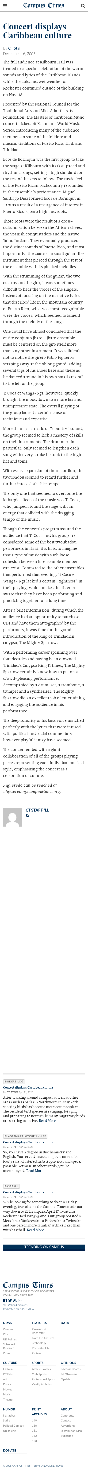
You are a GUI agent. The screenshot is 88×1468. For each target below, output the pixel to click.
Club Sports (39, 1374)
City (5, 1334)
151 (34, 1430)
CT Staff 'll (37, 810)
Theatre (7, 1399)
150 (34, 1425)
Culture (10, 1363)
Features (39, 1323)
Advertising (68, 1425)
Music (7, 1394)
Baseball (11, 1186)
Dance (7, 1384)
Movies (7, 1389)
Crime (6, 1353)
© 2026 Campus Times (17, 1465)
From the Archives (43, 1338)
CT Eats (7, 1374)
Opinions (68, 1363)
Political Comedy (13, 1425)
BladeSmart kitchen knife (25, 1136)
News (7, 1323)
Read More (47, 1121)
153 (34, 1441)
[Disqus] (44, 891)
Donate (9, 1450)
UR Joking (9, 1430)
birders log (13, 1081)
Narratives (9, 1415)
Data (65, 1323)
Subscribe (67, 1435)
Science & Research (9, 1346)
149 (34, 1420)
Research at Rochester (39, 1331)
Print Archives (39, 1412)
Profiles (36, 1353)
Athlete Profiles (41, 1369)
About (66, 1409)
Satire (6, 1420)
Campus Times (44, 5)
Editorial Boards (70, 1369)
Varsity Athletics (42, 1384)
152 (34, 1435)
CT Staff (15, 48)
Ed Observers (69, 1374)
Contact (66, 1420)
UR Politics (10, 1339)
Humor (9, 1409)
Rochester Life (41, 1348)
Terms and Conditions (47, 1465)
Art (5, 1379)
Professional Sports (44, 1379)
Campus (8, 1329)
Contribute (67, 1415)
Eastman (8, 1369)
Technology (39, 1343)
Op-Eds (65, 1379)
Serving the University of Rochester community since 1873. (28, 1293)
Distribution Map (71, 1430)
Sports (37, 1363)
